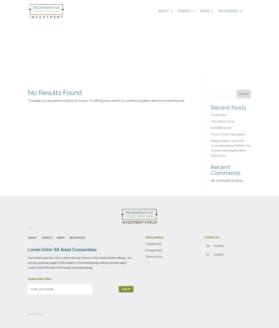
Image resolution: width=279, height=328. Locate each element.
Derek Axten (219, 115)
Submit (126, 289)
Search (244, 94)
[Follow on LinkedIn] (207, 254)
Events (184, 11)
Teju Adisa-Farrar (223, 121)
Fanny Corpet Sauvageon (228, 134)
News (205, 11)
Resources (228, 11)
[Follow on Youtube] (207, 245)
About (163, 11)
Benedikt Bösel (221, 128)
